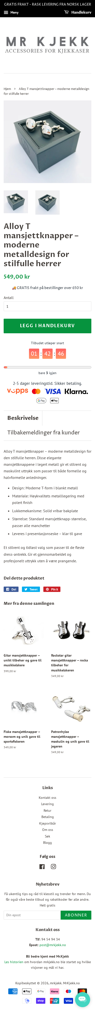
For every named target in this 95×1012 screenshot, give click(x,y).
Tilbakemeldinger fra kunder (43, 433)
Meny (14, 12)
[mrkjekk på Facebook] (42, 867)
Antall (9, 297)
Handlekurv (81, 12)
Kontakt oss (47, 797)
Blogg (47, 842)
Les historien (13, 962)
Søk (47, 836)
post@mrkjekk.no (52, 945)
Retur (47, 810)
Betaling (47, 817)
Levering (47, 804)
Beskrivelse (22, 418)
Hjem (7, 89)
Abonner (76, 915)
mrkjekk (56, 983)
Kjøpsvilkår (47, 823)
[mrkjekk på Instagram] (53, 867)
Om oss (47, 829)
